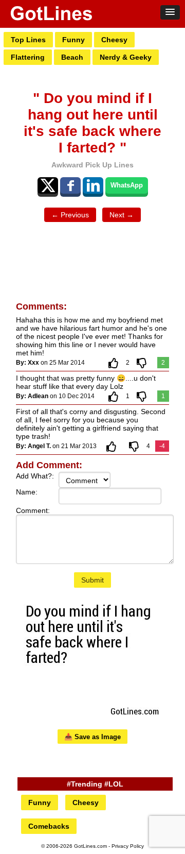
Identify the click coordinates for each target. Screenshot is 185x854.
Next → (121, 215)
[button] (170, 12)
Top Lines (28, 40)
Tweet (48, 185)
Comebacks (48, 826)
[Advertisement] (92, 255)
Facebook (70, 185)
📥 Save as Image (92, 737)
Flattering (28, 57)
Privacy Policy (128, 846)
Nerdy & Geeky (126, 57)
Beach (72, 57)
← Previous (70, 215)
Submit (92, 580)
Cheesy (114, 40)
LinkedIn (93, 185)
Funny (73, 40)
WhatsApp (126, 185)
